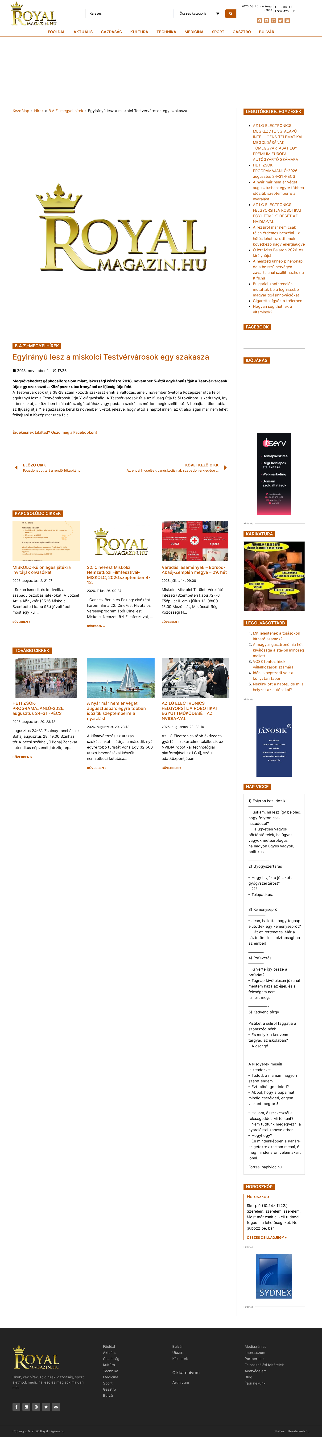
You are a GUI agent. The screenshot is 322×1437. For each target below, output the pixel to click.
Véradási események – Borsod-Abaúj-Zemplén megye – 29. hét (194, 570)
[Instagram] (273, 20)
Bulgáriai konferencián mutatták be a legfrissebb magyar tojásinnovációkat (276, 289)
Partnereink (254, 1358)
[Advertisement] (161, 72)
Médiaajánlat (255, 1346)
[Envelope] (287, 20)
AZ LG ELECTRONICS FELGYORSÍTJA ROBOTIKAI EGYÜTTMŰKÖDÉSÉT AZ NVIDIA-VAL (189, 711)
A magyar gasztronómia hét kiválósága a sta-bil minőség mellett (278, 650)
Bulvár (266, 31)
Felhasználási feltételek (264, 1365)
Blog (248, 1377)
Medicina (194, 31)
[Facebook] (259, 20)
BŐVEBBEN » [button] (21, 621)
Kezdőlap (21, 110)
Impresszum (255, 1352)
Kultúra (139, 31)
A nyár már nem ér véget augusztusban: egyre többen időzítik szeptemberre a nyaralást (116, 711)
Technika (166, 31)
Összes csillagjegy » (267, 1237)
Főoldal (56, 31)
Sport (218, 31)
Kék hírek (180, 1358)
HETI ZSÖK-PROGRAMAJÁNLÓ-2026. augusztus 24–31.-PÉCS (38, 708)
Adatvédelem (256, 1371)
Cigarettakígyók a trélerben (277, 300)
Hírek (39, 110)
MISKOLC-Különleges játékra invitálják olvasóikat (41, 570)
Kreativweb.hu (299, 1431)
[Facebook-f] (16, 1407)
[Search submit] (230, 13)
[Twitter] (280, 20)
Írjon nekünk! (255, 1383)
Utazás (178, 1352)
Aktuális (83, 31)
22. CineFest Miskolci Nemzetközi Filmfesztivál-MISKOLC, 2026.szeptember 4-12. (118, 575)
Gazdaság (111, 31)
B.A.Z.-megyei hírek (66, 110)
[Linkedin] (266, 20)
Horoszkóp (258, 1196)
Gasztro (242, 31)
